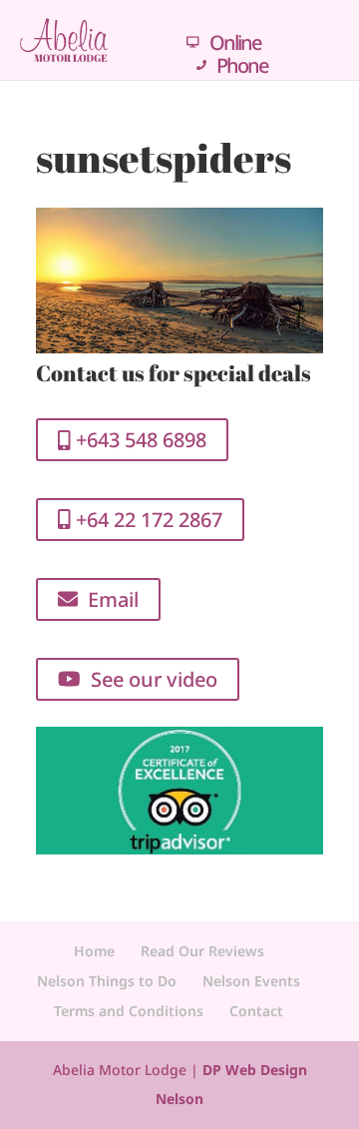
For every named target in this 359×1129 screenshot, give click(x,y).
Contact (256, 1010)
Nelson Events (251, 980)
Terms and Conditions (128, 1010)
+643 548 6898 (138, 439)
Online (234, 42)
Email (108, 599)
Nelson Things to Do (107, 980)
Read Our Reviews (202, 950)
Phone (241, 65)
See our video (149, 679)
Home (94, 950)
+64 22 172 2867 (146, 519)
